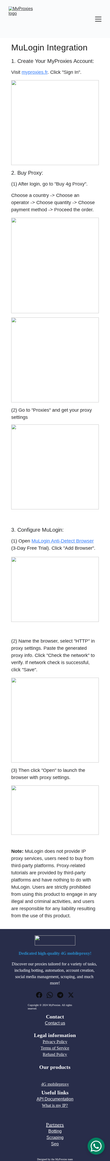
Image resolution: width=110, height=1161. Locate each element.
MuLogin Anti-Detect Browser (63, 541)
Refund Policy (55, 1054)
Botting (55, 1131)
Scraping (55, 1137)
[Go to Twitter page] (71, 995)
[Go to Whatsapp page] (50, 995)
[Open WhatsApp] (96, 1146)
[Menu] (98, 19)
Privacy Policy (55, 1041)
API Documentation (55, 1099)
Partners (55, 1125)
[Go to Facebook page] (39, 995)
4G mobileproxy (55, 1084)
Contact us (55, 1023)
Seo (55, 1144)
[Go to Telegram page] (60, 995)
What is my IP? (55, 1105)
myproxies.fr (35, 72)
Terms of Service (55, 1048)
